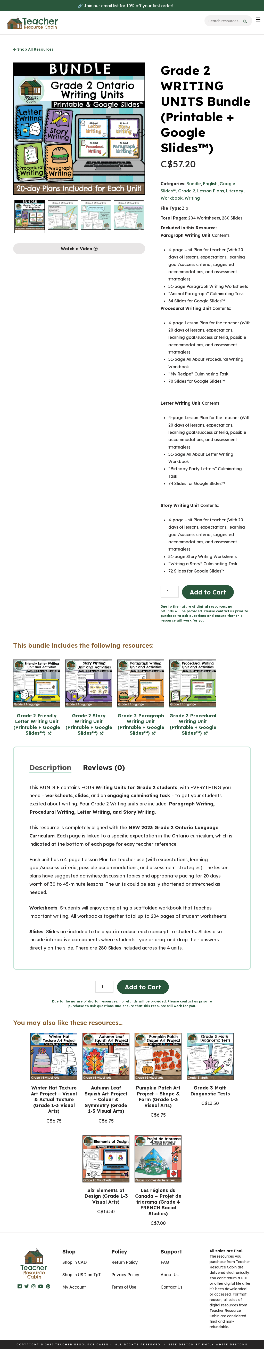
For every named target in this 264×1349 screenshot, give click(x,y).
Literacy (234, 190)
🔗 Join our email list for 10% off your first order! (125, 5)
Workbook (172, 198)
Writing (192, 198)
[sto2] (88, 684)
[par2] (140, 684)
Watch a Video (77, 248)
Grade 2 (186, 190)
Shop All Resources (35, 49)
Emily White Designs (225, 1344)
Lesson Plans (210, 190)
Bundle (193, 183)
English (210, 183)
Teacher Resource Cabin (32, 23)
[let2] (36, 684)
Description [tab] (50, 767)
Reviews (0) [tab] (104, 767)
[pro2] (192, 684)
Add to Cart (208, 592)
